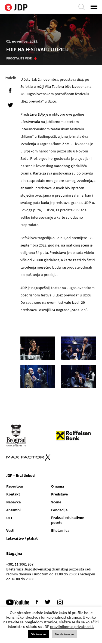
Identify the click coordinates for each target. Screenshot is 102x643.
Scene (56, 502)
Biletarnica (60, 530)
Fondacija (59, 509)
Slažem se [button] (38, 634)
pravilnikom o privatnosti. (72, 626)
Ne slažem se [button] (64, 634)
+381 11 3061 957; (20, 564)
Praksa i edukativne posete (67, 520)
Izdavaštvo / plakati (22, 538)
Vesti (10, 530)
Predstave (59, 494)
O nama (57, 486)
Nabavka (13, 502)
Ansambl (13, 509)
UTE (9, 517)
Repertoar (14, 486)
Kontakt (13, 494)
